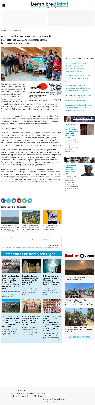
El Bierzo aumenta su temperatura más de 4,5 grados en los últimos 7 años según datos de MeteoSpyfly (52, 280)
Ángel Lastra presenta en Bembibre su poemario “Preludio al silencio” (50, 227)
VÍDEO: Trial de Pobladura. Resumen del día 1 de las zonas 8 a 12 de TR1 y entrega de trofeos (79, 302)
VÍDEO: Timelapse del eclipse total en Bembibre (77, 278)
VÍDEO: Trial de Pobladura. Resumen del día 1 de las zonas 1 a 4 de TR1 (79, 329)
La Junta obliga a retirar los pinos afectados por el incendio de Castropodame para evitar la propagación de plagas (76, 67)
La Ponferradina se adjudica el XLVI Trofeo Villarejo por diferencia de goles (77, 78)
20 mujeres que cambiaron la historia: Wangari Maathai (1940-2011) (71, 170)
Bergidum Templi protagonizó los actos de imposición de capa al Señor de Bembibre (31, 280)
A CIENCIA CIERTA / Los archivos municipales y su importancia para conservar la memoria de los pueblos (71, 131)
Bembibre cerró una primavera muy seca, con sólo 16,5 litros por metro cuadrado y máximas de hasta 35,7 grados (11, 321)
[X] (8, 200)
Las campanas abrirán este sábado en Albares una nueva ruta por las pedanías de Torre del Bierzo (78, 107)
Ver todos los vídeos (79, 336)
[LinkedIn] (14, 200)
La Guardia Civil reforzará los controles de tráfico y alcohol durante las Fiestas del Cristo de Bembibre (78, 88)
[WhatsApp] (24, 200)
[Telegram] (29, 200)
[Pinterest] (19, 200)
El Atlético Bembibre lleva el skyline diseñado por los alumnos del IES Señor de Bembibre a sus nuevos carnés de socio (11, 282)
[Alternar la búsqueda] (92, 5)
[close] (3, 5)
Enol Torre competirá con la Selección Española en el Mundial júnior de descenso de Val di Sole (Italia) (78, 97)
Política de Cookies (39, 396)
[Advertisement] (33, 366)
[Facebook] (3, 200)
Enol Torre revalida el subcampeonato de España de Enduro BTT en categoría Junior (31, 320)
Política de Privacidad (19, 396)
